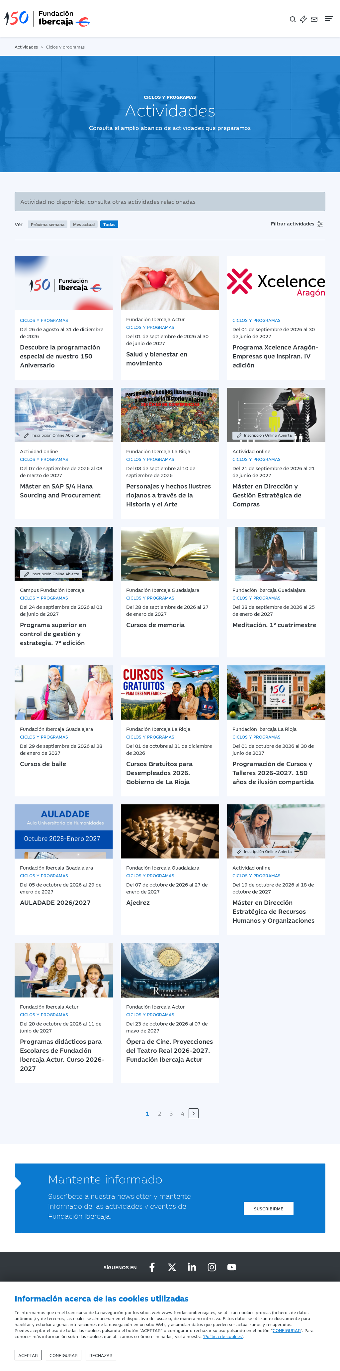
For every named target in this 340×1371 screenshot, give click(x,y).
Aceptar (28, 1355)
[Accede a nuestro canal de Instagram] (211, 1267)
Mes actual (84, 224)
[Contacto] (314, 18)
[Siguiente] (194, 1113)
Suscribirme (268, 1208)
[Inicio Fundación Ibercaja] (47, 19)
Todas (109, 224)
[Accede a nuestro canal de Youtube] (231, 1267)
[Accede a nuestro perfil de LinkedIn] (192, 1267)
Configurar (63, 1355)
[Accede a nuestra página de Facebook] (152, 1267)
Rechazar (101, 1355)
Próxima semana (47, 224)
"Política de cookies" (223, 1336)
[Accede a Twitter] (172, 1267)
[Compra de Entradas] (303, 18)
